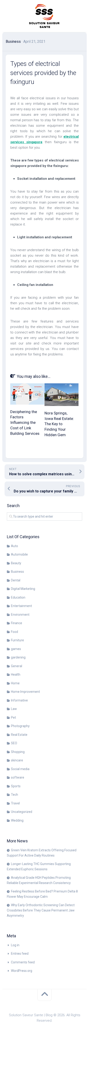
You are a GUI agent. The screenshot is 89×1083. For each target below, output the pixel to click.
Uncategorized (21, 812)
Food (14, 632)
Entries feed (20, 953)
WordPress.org (21, 971)
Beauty (16, 563)
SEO (14, 743)
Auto (14, 546)
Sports (16, 786)
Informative (19, 700)
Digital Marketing (23, 589)
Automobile (19, 554)
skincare (17, 760)
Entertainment (21, 606)
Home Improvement (25, 691)
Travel (15, 803)
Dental (15, 580)
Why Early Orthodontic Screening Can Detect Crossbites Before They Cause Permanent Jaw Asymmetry (41, 910)
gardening (18, 657)
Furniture (17, 640)
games (16, 649)
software (17, 777)
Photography (20, 726)
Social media (20, 769)
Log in (15, 945)
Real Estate (19, 734)
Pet (13, 717)
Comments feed (23, 962)
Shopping (18, 752)
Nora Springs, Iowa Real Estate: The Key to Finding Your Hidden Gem (59, 424)
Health (15, 674)
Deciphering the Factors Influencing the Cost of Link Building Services (24, 422)
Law (14, 709)
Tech (14, 794)
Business (13, 41)
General (16, 666)
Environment (20, 614)
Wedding (17, 820)
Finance (16, 623)
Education (18, 597)
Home (15, 683)
